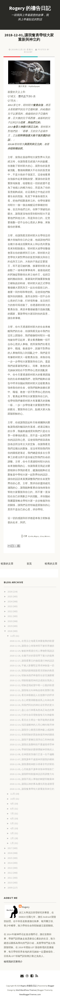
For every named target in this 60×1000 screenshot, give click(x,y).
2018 (10, 631)
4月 (12, 828)
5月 (12, 823)
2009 (10, 887)
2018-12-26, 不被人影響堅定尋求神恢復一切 (32, 665)
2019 (10, 626)
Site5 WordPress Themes (26, 990)
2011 (10, 877)
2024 (10, 601)
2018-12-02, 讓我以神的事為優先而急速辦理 (32, 783)
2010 (10, 882)
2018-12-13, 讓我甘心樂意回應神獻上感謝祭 (32, 729)
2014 (10, 862)
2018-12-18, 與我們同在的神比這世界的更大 (32, 704)
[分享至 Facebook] (18, 546)
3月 (12, 833)
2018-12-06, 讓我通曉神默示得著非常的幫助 (32, 764)
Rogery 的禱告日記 (30, 8)
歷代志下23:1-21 (27, 96)
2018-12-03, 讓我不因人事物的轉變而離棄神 (32, 779)
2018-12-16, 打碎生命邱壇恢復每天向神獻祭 (32, 714)
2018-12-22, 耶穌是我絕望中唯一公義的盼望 (32, 685)
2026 (10, 591)
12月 (13, 635)
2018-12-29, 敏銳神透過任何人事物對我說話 (32, 650)
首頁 (29, 563)
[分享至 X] (15, 546)
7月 (12, 813)
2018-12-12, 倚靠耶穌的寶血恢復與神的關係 (32, 734)
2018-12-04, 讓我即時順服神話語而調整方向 (32, 774)
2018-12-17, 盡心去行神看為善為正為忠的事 (32, 709)
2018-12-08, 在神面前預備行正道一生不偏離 (32, 754)
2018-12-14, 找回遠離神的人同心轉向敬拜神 (32, 724)
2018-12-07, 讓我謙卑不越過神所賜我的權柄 (32, 759)
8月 (12, 808)
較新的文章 (7, 563)
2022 (10, 611)
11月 (13, 793)
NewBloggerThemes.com (30, 994)
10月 (13, 798)
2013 (10, 867)
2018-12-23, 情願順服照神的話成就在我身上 (32, 680)
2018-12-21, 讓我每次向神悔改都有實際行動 (32, 690)
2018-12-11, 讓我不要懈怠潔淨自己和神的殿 (32, 739)
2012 (10, 872)
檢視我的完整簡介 (13, 961)
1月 (12, 843)
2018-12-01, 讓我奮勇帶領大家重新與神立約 (29, 37)
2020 (10, 621)
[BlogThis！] (12, 546)
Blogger (51, 985)
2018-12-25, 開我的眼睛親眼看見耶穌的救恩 (32, 670)
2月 (12, 838)
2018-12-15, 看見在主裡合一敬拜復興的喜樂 (32, 719)
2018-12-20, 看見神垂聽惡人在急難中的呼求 (32, 695)
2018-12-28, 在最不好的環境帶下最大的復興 (32, 655)
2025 (10, 596)
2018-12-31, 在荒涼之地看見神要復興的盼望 (32, 640)
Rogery (26, 907)
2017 (10, 848)
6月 (12, 818)
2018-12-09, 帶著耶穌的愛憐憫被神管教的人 (32, 749)
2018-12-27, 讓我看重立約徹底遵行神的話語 (32, 660)
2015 (10, 858)
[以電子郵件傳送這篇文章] (9, 546)
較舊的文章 (51, 563)
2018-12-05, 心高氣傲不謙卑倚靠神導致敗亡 (32, 769)
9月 (12, 803)
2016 (10, 852)
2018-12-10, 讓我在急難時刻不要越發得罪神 (32, 744)
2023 (10, 606)
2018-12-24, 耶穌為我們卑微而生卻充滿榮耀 (32, 675)
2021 (10, 616)
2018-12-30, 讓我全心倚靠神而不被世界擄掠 (32, 645)
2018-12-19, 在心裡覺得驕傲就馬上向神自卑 (32, 700)
